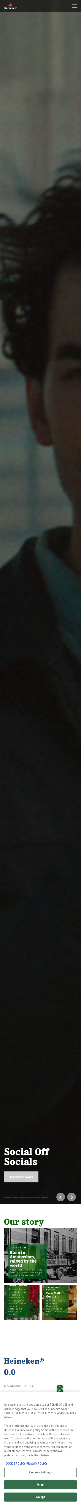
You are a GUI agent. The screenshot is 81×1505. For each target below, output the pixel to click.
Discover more (21, 1177)
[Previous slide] (4, 602)
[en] (10, 6)
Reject (41, 1485)
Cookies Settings (40, 1472)
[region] (40, 1448)
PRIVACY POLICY (36, 1463)
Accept (40, 1497)
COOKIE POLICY (15, 1463)
